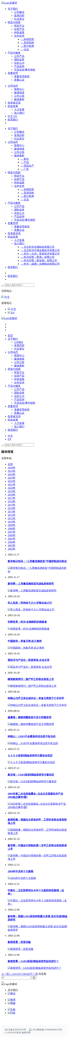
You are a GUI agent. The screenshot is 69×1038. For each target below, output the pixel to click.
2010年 (11, 521)
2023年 (11, 477)
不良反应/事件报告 (24, 69)
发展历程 (19, 15)
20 (29, 974)
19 (26, 974)
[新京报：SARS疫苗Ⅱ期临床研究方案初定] (32, 781)
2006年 (11, 535)
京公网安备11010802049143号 (47, 1029)
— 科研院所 (27, 39)
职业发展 (13, 236)
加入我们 (19, 112)
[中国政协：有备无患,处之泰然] (26, 647)
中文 (10, 116)
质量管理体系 (22, 76)
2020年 (11, 488)
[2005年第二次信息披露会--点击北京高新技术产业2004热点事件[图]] (38, 807)
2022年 (11, 481)
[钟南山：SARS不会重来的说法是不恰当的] (33, 743)
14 (13, 974)
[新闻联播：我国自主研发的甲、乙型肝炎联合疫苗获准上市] (38, 833)
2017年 (11, 498)
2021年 (11, 484)
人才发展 (19, 109)
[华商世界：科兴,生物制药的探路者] (28, 628)
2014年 (11, 508)
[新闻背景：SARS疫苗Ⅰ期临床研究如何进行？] (34, 968)
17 (21, 974)
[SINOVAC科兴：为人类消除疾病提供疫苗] (9, 2)
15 (16, 974)
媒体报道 (19, 92)
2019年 (11, 491)
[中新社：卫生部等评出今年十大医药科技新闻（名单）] (38, 904)
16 (18, 974)
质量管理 (13, 223)
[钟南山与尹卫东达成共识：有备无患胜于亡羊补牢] (37, 705)
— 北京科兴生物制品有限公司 (38, 247)
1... (10, 974)
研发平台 (19, 25)
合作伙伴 (19, 35)
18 (23, 974)
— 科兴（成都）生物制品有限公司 (40, 263)
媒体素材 (19, 99)
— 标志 (25, 159)
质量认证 (19, 79)
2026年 (11, 467)
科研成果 (19, 32)
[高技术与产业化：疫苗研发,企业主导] (30, 667)
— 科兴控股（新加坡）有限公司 (39, 260)
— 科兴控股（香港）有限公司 (38, 257)
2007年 (11, 532)
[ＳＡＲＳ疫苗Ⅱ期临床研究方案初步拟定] (31, 762)
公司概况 (19, 12)
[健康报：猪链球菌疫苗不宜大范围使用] (31, 724)
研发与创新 (14, 172)
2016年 (11, 501)
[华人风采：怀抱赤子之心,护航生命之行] (31, 609)
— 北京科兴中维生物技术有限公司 (40, 250)
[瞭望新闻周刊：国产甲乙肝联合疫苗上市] (32, 686)
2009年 (11, 525)
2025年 (11, 471)
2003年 (11, 545)
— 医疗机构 (27, 46)
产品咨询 (19, 66)
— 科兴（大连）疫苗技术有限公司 (40, 253)
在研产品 (19, 29)
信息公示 (19, 63)
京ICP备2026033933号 (15, 1029)
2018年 (11, 494)
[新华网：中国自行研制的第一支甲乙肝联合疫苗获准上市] (38, 859)
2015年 (11, 504)
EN (15, 116)
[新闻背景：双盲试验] (20, 949)
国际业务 (19, 59)
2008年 (11, 528)
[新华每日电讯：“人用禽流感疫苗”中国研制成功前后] (38, 571)
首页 (10, 335)
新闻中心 (19, 89)
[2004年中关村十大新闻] (22, 878)
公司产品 (19, 56)
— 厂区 (25, 169)
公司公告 (19, 96)
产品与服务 (14, 203)
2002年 (11, 548)
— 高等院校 (27, 42)
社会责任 (19, 19)
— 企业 (25, 49)
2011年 (11, 518)
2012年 (11, 515)
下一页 (34, 974)
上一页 (5, 974)
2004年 (11, 542)
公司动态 (13, 142)
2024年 (11, 474)
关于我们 (13, 128)
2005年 (11, 538)
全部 (10, 464)
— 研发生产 (27, 165)
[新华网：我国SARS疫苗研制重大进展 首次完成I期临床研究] (38, 929)
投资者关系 (14, 233)
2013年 (11, 511)
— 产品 (25, 162)
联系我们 (13, 119)
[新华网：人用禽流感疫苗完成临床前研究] (32, 590)
